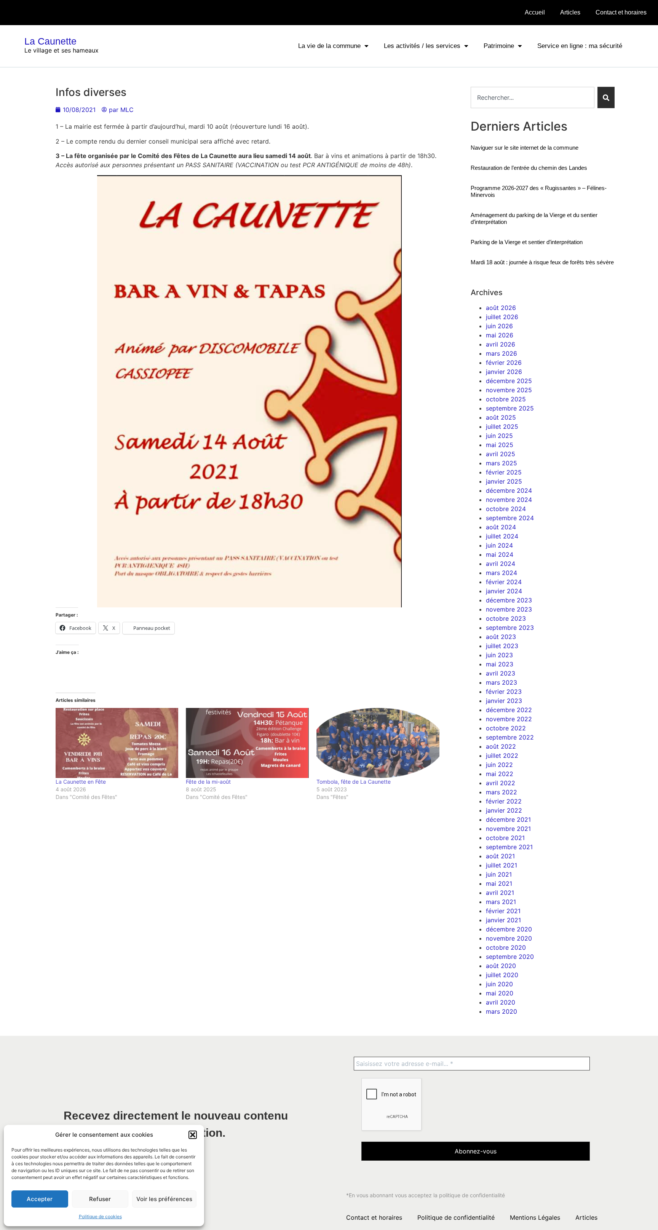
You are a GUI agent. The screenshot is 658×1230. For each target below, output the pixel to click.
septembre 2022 (510, 737)
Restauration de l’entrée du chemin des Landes (529, 168)
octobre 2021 (505, 838)
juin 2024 (499, 545)
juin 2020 (499, 984)
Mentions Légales (535, 1217)
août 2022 (501, 746)
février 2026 (504, 362)
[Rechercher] (606, 97)
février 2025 (504, 472)
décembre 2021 (508, 819)
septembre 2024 (510, 518)
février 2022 (504, 801)
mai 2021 (499, 883)
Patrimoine (499, 46)
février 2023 (504, 691)
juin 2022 (499, 764)
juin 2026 (499, 326)
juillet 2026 (502, 317)
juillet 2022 (502, 755)
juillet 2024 (502, 536)
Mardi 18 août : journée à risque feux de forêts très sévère (542, 262)
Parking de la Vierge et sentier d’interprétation (527, 242)
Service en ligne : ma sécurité (579, 46)
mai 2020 (499, 993)
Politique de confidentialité (456, 1217)
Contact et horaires (621, 12)
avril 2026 (500, 344)
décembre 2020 (509, 929)
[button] (192, 1135)
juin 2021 (499, 874)
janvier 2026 (504, 371)
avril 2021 (500, 892)
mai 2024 (499, 554)
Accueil (535, 12)
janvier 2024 (504, 591)
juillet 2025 (502, 426)
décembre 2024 (509, 490)
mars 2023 (501, 682)
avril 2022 (500, 783)
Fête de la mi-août (208, 781)
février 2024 (504, 582)
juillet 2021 (501, 865)
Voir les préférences (164, 1199)
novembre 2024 (509, 499)
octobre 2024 (506, 509)
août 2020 (501, 966)
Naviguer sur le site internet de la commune (524, 147)
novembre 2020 (509, 938)
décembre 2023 (509, 600)
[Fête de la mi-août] (247, 743)
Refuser (100, 1199)
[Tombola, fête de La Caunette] (377, 743)
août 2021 (500, 856)
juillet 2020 (502, 975)
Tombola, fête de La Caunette (353, 781)
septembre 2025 (510, 408)
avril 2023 (500, 673)
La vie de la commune (329, 46)
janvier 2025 (504, 481)
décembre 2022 (509, 710)
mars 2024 (501, 573)
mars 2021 (501, 902)
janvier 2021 (503, 920)
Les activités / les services (422, 46)
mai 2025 (499, 445)
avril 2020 (500, 1002)
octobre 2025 (506, 399)
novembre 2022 (509, 719)
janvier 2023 (504, 700)
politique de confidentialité (472, 1195)
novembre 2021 (508, 828)
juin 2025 (499, 435)
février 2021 (503, 911)
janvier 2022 (504, 810)
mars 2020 (501, 1011)
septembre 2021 (509, 847)
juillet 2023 (502, 646)
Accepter (40, 1199)
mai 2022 (499, 774)
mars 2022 (501, 792)
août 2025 (501, 417)
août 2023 (501, 637)
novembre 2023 (509, 609)
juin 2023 (499, 655)
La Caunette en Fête (81, 781)
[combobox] (532, 97)
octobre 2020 (506, 947)
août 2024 (501, 527)
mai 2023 (499, 664)
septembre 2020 (510, 956)
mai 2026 (499, 335)
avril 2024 (500, 563)
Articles (570, 12)
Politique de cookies (100, 1216)
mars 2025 (501, 463)
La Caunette (50, 41)
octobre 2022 (506, 728)
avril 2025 (500, 454)
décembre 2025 (509, 381)
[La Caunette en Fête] (117, 743)
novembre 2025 (509, 390)
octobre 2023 (506, 618)
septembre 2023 (510, 627)
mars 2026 (501, 353)
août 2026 (501, 307)
